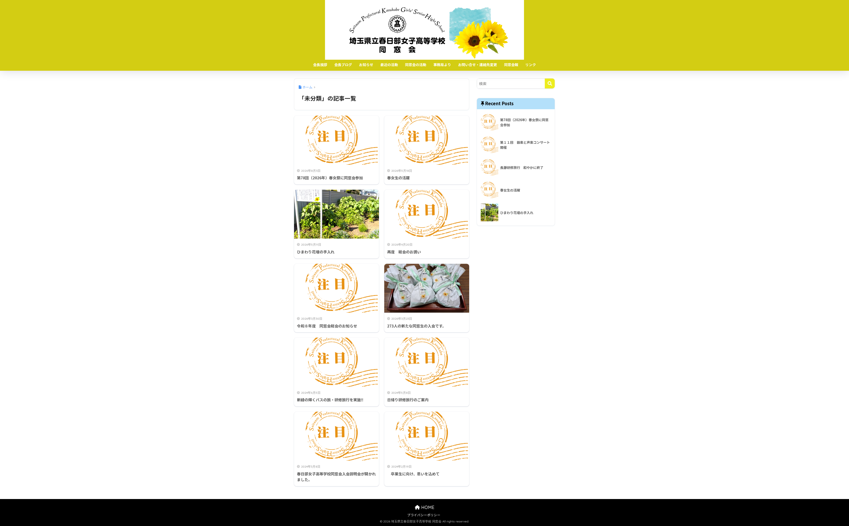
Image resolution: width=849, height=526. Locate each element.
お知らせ (366, 64)
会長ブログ (343, 64)
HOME (427, 507)
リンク (530, 64)
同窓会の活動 (415, 64)
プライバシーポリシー (423, 515)
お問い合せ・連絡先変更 (477, 64)
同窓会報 (511, 64)
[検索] (550, 83)
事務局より (442, 64)
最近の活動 (389, 64)
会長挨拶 (320, 64)
